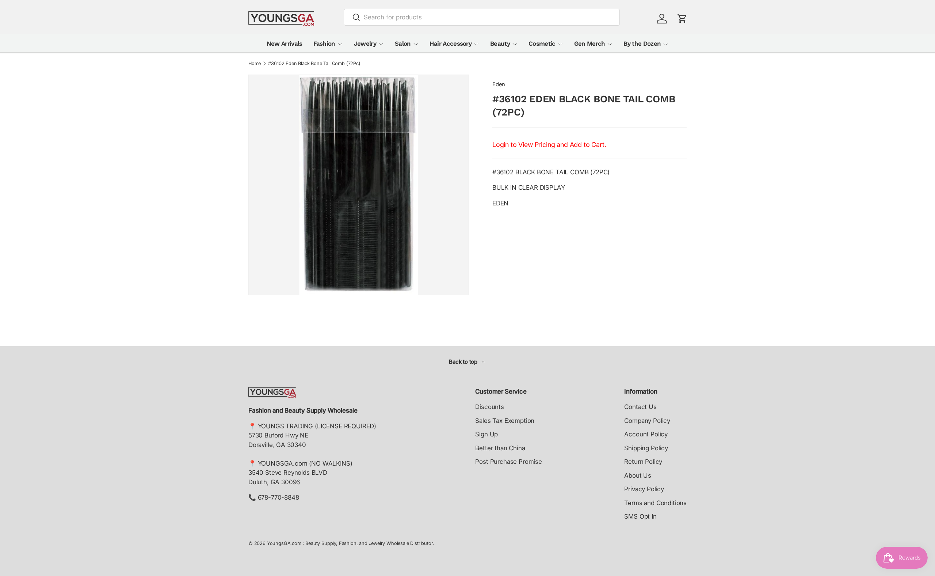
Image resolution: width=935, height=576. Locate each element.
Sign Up (486, 434)
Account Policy (646, 434)
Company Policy (647, 420)
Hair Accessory (451, 43)
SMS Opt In (640, 516)
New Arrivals (284, 43)
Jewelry (365, 43)
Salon (403, 43)
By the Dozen (642, 43)
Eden (498, 84)
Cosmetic (542, 43)
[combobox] (482, 17)
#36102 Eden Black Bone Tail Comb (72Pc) (314, 63)
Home (254, 63)
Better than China (500, 448)
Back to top (464, 362)
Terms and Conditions (655, 503)
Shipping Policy (646, 448)
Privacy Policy (644, 489)
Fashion (324, 43)
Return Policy (643, 461)
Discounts (489, 406)
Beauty (500, 43)
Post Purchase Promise (508, 461)
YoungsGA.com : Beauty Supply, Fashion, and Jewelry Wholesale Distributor (350, 543)
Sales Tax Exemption (504, 420)
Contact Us (640, 406)
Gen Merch (589, 43)
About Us (637, 475)
